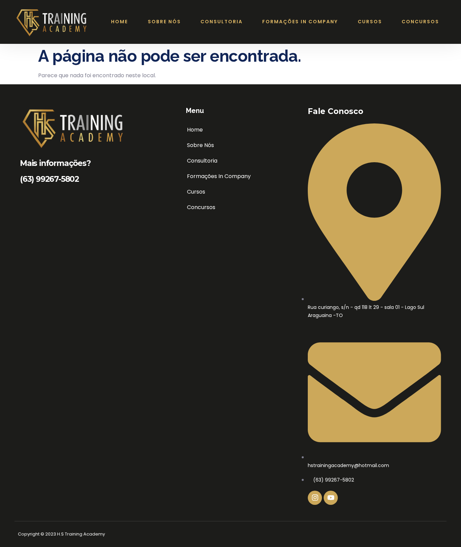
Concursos (420, 21)
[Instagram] (315, 498)
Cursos (370, 21)
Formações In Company (300, 21)
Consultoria (221, 21)
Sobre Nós (164, 21)
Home (119, 21)
